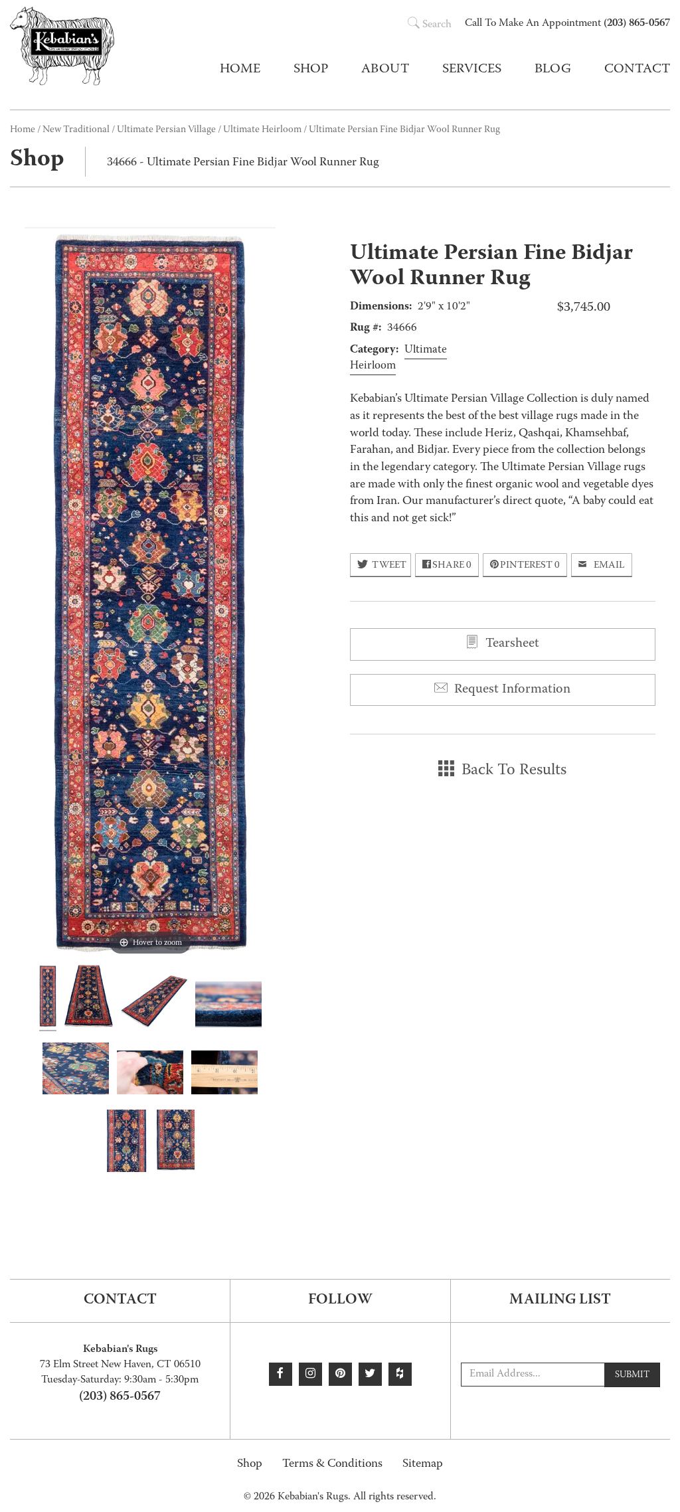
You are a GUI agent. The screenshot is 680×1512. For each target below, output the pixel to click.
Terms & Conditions (332, 1464)
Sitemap (422, 1464)
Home (240, 70)
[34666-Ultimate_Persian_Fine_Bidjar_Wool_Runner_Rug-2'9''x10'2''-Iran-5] (75, 1070)
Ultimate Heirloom (262, 130)
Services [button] (471, 70)
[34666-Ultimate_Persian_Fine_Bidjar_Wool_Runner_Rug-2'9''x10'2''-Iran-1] (47, 998)
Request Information (510, 690)
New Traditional (76, 130)
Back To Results (512, 771)
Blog (553, 70)
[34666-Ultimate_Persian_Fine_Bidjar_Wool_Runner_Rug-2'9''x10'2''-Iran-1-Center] (126, 1143)
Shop (249, 1464)
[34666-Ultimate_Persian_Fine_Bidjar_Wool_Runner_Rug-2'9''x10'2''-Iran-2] (88, 998)
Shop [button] (311, 70)
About (385, 70)
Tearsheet (510, 644)
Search (437, 25)
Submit (632, 1375)
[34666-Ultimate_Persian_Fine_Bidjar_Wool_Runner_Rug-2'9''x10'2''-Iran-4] (228, 1006)
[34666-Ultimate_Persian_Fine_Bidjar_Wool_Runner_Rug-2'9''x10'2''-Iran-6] (150, 1074)
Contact (637, 70)
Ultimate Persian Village (166, 130)
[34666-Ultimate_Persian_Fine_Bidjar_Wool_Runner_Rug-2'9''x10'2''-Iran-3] (154, 1003)
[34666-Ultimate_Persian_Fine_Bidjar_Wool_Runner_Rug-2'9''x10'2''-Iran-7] (224, 1074)
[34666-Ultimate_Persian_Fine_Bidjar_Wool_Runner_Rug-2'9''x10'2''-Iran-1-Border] (175, 1143)
